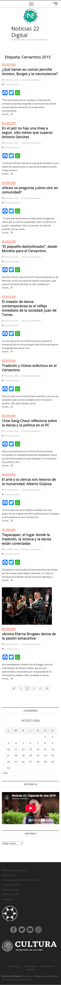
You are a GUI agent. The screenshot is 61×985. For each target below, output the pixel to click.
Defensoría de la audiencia (14, 870)
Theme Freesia (41, 976)
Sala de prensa (9, 875)
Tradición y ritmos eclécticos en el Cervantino (29, 367)
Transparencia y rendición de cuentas (20, 879)
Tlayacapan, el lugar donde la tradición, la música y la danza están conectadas (26, 539)
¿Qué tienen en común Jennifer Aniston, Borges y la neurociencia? (30, 71)
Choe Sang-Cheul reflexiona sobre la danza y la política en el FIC (29, 422)
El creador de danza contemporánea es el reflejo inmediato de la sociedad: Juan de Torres (29, 308)
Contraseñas (30, 966)
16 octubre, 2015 (11, 431)
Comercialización (10, 894)
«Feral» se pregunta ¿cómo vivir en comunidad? (30, 189)
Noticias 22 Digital (25, 31)
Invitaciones (8, 899)
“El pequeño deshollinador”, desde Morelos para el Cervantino (29, 248)
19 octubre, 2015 (11, 321)
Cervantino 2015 (12, 84)
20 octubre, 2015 (11, 80)
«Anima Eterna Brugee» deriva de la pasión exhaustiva (29, 635)
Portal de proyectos (11, 884)
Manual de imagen (10, 889)
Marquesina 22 (13, 966)
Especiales (30, 970)
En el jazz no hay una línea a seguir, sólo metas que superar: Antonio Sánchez (27, 132)
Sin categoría (9, 64)
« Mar (5, 773)
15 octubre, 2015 (11, 490)
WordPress (53, 976)
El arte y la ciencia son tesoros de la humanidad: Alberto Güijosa (29, 481)
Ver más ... (11, 114)
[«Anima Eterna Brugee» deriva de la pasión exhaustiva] (30, 606)
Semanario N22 (47, 966)
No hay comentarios (32, 80)
